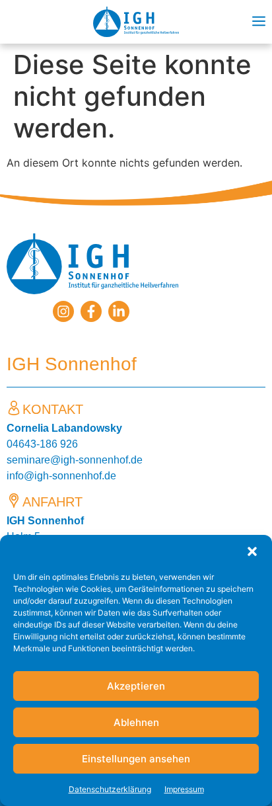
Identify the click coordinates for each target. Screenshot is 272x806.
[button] (252, 551)
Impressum (184, 789)
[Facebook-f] (91, 311)
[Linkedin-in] (118, 311)
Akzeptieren (136, 686)
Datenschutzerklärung (110, 789)
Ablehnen (136, 722)
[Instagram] (63, 311)
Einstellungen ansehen (136, 758)
